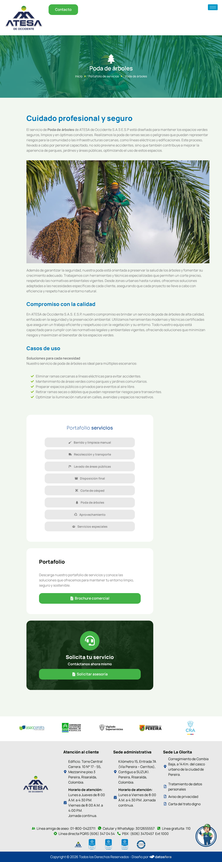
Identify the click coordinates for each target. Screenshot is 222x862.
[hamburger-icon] (213, 7)
